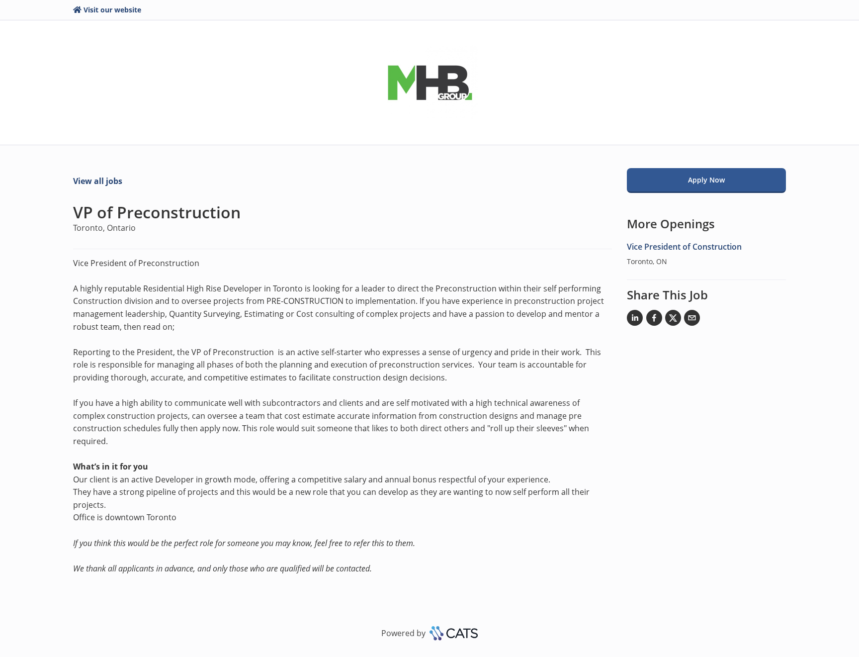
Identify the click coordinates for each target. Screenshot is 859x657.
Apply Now (706, 180)
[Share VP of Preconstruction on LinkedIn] (635, 320)
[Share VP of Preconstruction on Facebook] (654, 320)
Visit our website (112, 9)
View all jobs (97, 181)
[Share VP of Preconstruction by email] (692, 320)
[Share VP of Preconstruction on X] (673, 320)
